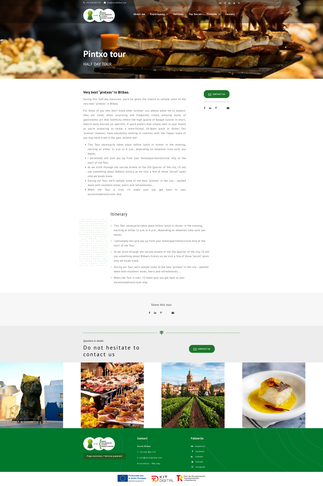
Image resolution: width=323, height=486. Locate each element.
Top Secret (195, 14)
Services (178, 14)
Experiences (157, 14)
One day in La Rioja (202, 392)
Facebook (199, 451)
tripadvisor (200, 446)
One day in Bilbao (40, 392)
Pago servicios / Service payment (104, 456)
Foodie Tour (282, 392)
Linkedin (199, 456)
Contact (230, 14)
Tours (46, 399)
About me (139, 14)
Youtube (199, 462)
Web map (156, 463)
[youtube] (234, 3)
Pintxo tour (121, 392)
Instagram (200, 467)
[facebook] (225, 3)
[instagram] (239, 3)
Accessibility (143, 463)
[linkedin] (229, 3)
